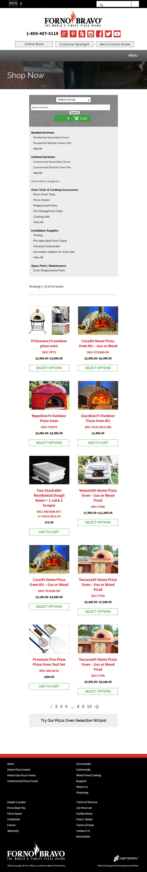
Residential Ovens (42, 133)
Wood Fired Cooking (88, 775)
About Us (82, 786)
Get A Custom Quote (115, 44)
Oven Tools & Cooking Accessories (54, 189)
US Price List (84, 807)
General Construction (46, 246)
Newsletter (83, 836)
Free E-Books (84, 819)
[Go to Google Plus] (64, 33)
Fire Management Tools (48, 211)
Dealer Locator (16, 802)
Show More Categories (45, 181)
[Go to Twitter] (108, 33)
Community (83, 769)
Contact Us (83, 830)
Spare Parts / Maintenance (48, 265)
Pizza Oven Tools (44, 194)
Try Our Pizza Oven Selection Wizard (73, 720)
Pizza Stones (41, 200)
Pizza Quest (14, 813)
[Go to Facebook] (99, 33)
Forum (11, 825)
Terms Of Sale (85, 825)
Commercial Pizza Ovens (22, 781)
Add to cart (98, 443)
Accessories (83, 763)
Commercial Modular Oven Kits (52, 167)
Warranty (13, 830)
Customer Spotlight (74, 44)
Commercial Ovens (43, 157)
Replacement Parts (45, 205)
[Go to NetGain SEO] (111, 859)
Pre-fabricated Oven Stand (50, 240)
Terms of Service (86, 802)
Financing (82, 792)
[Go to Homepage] (73, 18)
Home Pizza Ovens (18, 769)
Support (81, 781)
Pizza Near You (16, 807)
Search (74, 112)
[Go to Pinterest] (73, 33)
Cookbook (13, 819)
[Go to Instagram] (90, 33)
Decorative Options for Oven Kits (54, 251)
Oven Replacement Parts (49, 270)
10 (89, 707)
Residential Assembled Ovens (51, 137)
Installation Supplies (44, 230)
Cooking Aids (41, 216)
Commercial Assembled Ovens (51, 161)
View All (37, 148)
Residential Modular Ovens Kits (52, 143)
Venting (37, 235)
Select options (49, 368)
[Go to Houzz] (81, 33)
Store (10, 763)
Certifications (84, 813)
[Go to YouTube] (117, 33)
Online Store (34, 44)
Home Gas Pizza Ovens (21, 775)
